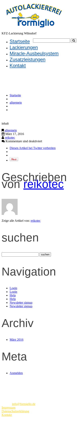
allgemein (16, 102)
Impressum (8, 407)
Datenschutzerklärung (15, 411)
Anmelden (16, 373)
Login (13, 288)
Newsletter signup (21, 302)
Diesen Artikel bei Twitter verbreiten (33, 148)
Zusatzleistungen (27, 59)
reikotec (10, 137)
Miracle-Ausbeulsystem (34, 53)
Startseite (20, 41)
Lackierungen (24, 47)
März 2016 (16, 339)
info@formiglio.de (23, 404)
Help (13, 295)
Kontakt (18, 65)
